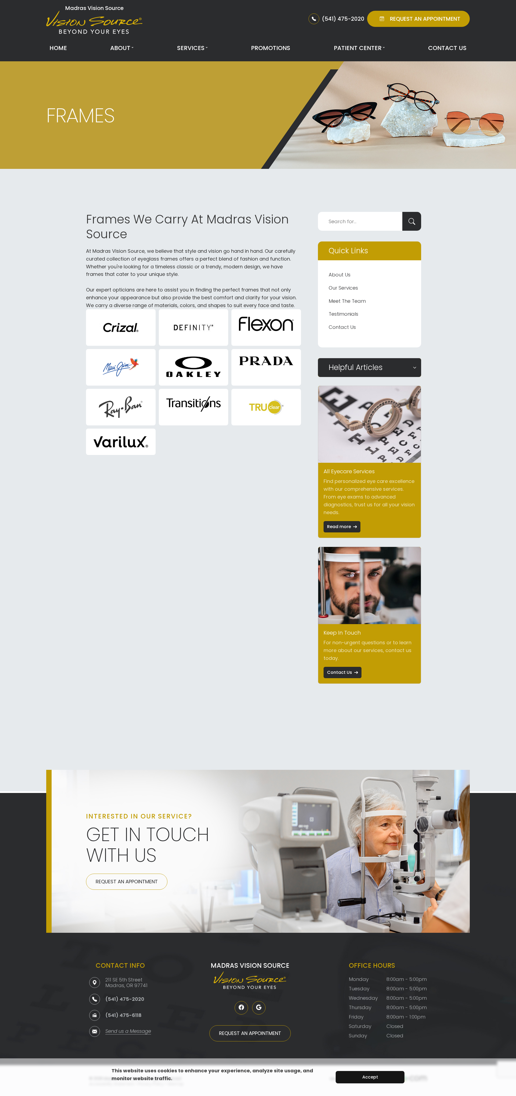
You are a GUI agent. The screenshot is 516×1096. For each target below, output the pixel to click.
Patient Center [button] (358, 48)
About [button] (120, 48)
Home (58, 48)
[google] (259, 1008)
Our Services (343, 287)
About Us (339, 274)
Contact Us (447, 48)
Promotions (270, 48)
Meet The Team (347, 301)
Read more (339, 527)
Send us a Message (128, 1031)
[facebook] (241, 1008)
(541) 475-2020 (124, 999)
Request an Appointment (127, 881)
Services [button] (191, 48)
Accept (370, 1077)
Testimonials (343, 314)
